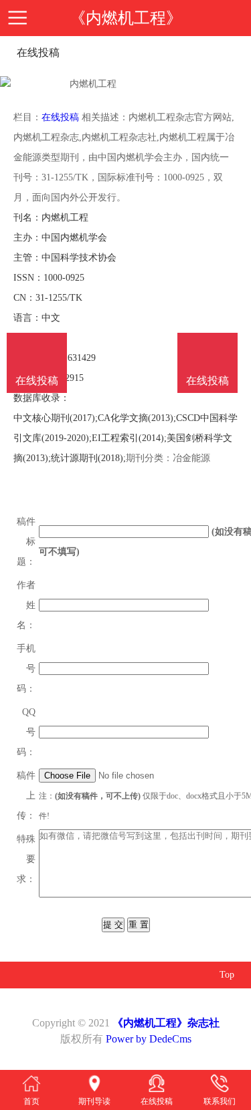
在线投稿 (60, 117)
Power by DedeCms (148, 1039)
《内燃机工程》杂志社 (166, 1022)
